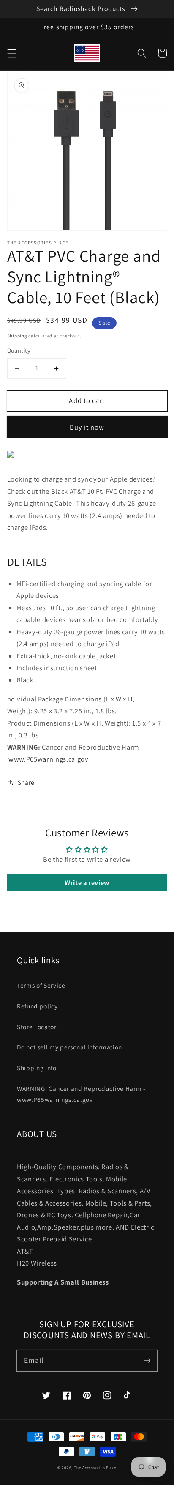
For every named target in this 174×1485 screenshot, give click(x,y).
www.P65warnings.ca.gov (48, 759)
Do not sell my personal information (69, 1047)
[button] (11, 53)
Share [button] (26, 782)
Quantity (19, 350)
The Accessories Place (95, 1467)
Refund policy (37, 1006)
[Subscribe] (147, 1360)
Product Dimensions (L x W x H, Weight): (69, 723)
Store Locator (37, 1026)
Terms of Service (41, 985)
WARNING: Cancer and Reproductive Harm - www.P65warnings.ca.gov (81, 1094)
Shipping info (37, 1067)
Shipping (17, 336)
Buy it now (87, 427)
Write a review (87, 882)
